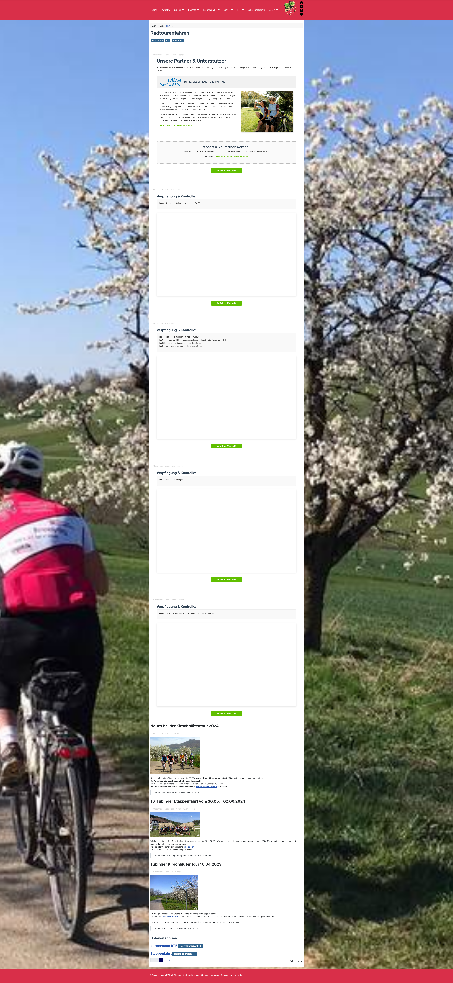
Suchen (195, 975)
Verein (272, 10)
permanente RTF (163, 946)
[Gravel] (231, 9)
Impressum (214, 975)
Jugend (177, 10)
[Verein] (276, 9)
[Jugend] (182, 9)
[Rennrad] (197, 9)
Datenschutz (226, 975)
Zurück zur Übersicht (226, 171)
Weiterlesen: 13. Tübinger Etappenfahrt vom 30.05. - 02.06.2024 (183, 855)
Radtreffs (165, 10)
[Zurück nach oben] (449, 978)
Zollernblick (178, 40)
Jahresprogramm (256, 10)
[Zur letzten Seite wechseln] (178, 960)
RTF (239, 10)
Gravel (227, 10)
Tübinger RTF (157, 40)
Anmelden (238, 975)
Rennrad (192, 10)
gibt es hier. (189, 847)
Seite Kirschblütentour (206, 786)
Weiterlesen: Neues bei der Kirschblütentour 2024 (176, 792)
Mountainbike (210, 10)
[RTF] (242, 9)
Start (154, 10)
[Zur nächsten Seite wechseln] (173, 960)
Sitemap (204, 975)
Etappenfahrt (161, 953)
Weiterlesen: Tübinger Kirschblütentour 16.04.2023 (176, 928)
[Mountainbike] (218, 9)
